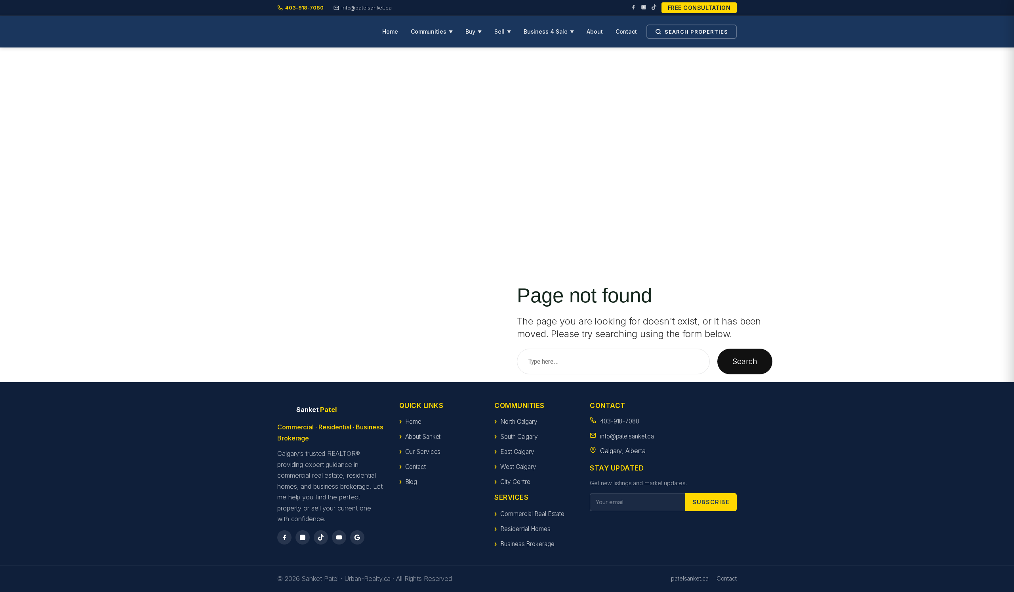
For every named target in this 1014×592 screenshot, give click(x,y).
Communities (432, 31)
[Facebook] (633, 8)
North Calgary (518, 421)
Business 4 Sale (549, 31)
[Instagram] (643, 8)
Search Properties (696, 31)
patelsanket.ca (690, 578)
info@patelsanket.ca (627, 436)
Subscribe (711, 502)
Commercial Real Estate (532, 514)
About (595, 31)
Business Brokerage (527, 544)
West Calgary (518, 467)
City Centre (515, 482)
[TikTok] (654, 8)
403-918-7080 (619, 421)
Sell (502, 31)
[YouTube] (339, 537)
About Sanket (423, 436)
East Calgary (517, 451)
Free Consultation (699, 7)
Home (390, 31)
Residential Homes (525, 529)
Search (744, 361)
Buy (473, 31)
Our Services (423, 451)
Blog (411, 482)
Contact (626, 31)
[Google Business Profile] (357, 537)
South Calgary (519, 436)
